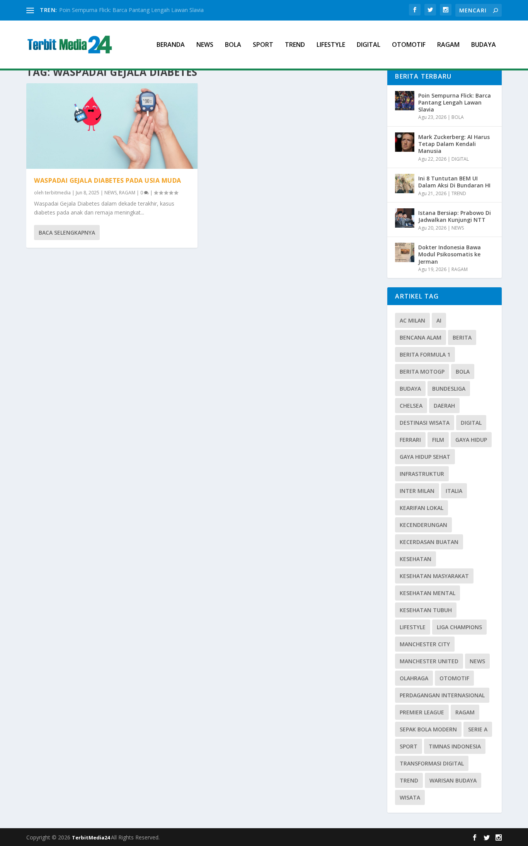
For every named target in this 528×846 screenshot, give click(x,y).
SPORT (263, 45)
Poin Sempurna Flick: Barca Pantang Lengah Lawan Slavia (131, 10)
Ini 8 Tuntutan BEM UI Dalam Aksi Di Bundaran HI (454, 182)
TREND (295, 45)
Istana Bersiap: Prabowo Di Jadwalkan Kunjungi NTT (454, 216)
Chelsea (411, 405)
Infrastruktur (422, 473)
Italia (454, 490)
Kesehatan (415, 559)
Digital (471, 422)
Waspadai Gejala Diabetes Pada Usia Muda (107, 180)
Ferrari (410, 439)
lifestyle (413, 627)
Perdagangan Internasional (442, 695)
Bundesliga (448, 388)
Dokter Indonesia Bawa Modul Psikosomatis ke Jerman (449, 254)
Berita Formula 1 (425, 354)
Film (438, 439)
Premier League (422, 712)
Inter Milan (417, 490)
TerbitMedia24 (91, 837)
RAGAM (448, 45)
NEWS (204, 45)
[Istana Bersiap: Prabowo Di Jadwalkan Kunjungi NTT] (404, 218)
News (477, 661)
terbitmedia (58, 192)
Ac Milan (412, 320)
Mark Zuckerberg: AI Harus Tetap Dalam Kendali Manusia (454, 143)
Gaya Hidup (471, 439)
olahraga (414, 678)
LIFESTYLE (331, 45)
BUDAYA (483, 45)
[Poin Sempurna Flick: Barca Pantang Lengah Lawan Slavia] (404, 100)
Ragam (465, 712)
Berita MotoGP (422, 371)
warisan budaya (453, 780)
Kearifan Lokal (421, 507)
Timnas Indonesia (455, 746)
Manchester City (425, 644)
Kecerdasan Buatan (429, 542)
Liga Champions (459, 627)
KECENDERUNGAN (423, 525)
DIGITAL (368, 45)
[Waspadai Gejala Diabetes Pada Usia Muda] (112, 126)
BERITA (462, 337)
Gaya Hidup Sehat (425, 456)
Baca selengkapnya (67, 232)
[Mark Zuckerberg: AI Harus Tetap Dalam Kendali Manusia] (404, 142)
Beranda (171, 45)
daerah (444, 405)
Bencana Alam (420, 337)
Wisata (410, 797)
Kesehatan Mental (427, 593)
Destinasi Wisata (425, 422)
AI (438, 320)
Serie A (477, 729)
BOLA (233, 45)
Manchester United (429, 661)
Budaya (410, 388)
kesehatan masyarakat (434, 576)
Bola (463, 371)
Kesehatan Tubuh (426, 610)
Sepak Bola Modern (428, 729)
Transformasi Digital (432, 763)
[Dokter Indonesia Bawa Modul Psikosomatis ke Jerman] (404, 252)
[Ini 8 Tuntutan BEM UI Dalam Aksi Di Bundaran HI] (404, 183)
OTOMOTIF (409, 45)
